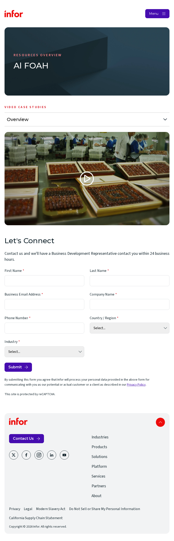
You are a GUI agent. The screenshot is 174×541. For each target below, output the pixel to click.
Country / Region (103, 318)
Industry (11, 341)
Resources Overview (38, 55)
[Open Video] (87, 178)
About (97, 496)
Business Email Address (23, 294)
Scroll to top (160, 422)
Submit (15, 367)
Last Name (98, 270)
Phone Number (16, 318)
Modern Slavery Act (50, 508)
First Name (13, 270)
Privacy (14, 508)
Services (98, 476)
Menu (153, 14)
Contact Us (23, 438)
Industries (100, 437)
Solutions (99, 457)
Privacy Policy (136, 384)
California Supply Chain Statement (36, 518)
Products (99, 447)
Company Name (102, 294)
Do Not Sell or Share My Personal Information (104, 508)
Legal (28, 508)
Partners (99, 486)
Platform (99, 466)
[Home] (14, 13)
